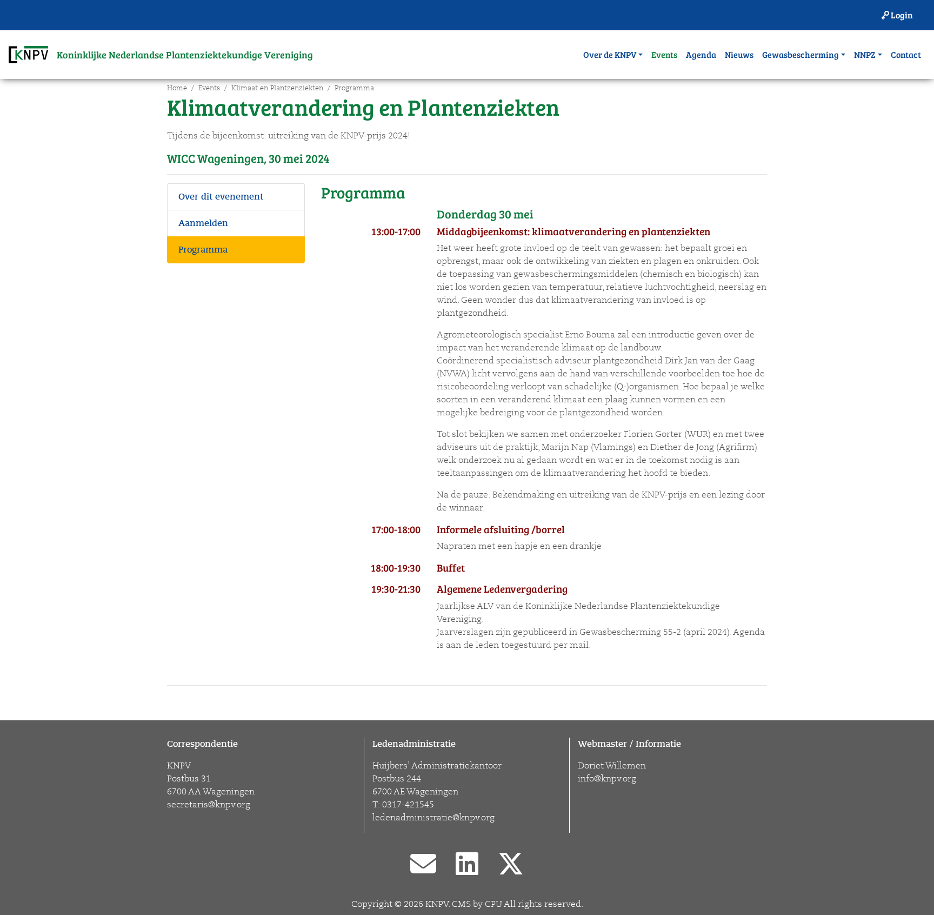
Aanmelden (203, 223)
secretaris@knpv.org (208, 804)
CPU (493, 904)
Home (177, 88)
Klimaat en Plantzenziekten (277, 88)
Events (664, 54)
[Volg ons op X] (511, 865)
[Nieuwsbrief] (423, 865)
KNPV (436, 904)
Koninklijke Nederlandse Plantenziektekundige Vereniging (185, 54)
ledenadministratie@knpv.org (433, 817)
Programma (354, 88)
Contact (906, 54)
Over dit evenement (220, 196)
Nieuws (739, 54)
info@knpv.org (607, 778)
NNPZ (865, 54)
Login (901, 15)
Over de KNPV (609, 54)
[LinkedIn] (467, 865)
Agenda (701, 54)
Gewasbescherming (800, 54)
